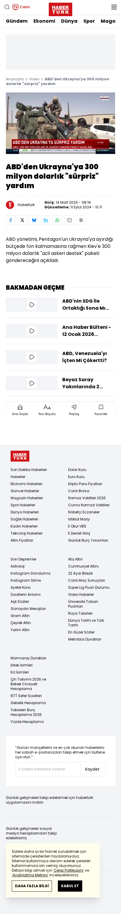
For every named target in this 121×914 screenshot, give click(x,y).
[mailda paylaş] (69, 220)
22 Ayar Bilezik (80, 573)
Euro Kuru (76, 476)
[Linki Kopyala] (81, 220)
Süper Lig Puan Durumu (89, 587)
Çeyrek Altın (21, 622)
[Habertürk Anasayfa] (60, 8)
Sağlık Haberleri (24, 519)
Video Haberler (81, 594)
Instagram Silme (26, 580)
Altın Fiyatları (22, 540)
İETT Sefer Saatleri (26, 695)
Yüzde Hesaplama (27, 721)
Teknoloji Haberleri (27, 533)
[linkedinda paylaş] (46, 220)
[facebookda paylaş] (10, 220)
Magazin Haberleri (27, 497)
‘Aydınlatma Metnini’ (30, 874)
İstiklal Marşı (79, 519)
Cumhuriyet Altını (83, 566)
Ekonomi (44, 21)
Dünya (69, 21)
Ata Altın (75, 559)
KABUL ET (70, 885)
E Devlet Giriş (79, 533)
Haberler (18, 476)
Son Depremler (23, 559)
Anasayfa (15, 79)
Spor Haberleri (23, 504)
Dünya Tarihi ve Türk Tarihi (86, 623)
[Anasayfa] (20, 456)
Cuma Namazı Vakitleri (89, 504)
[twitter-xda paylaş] (22, 220)
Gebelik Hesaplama (28, 702)
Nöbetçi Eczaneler (84, 512)
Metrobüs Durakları (84, 639)
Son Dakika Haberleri (29, 469)
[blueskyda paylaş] (34, 220)
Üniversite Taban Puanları (83, 604)
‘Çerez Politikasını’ (68, 870)
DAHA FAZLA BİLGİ (32, 885)
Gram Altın (20, 615)
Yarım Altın (20, 629)
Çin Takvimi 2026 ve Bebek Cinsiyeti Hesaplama (28, 684)
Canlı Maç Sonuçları (86, 580)
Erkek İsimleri (22, 665)
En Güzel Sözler (81, 632)
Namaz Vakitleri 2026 (87, 497)
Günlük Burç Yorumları (88, 540)
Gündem (17, 21)
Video (34, 79)
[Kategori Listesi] (114, 7)
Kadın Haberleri (24, 526)
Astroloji (18, 566)
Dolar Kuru (77, 469)
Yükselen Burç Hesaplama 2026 (26, 712)
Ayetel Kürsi (21, 587)
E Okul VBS (77, 526)
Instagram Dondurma (31, 573)
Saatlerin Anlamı (26, 594)
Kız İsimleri (20, 672)
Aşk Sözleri (20, 601)
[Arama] (7, 7)
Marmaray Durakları (28, 658)
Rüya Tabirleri (80, 613)
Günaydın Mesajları (28, 608)
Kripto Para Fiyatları (85, 483)
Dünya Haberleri (25, 512)
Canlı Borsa (78, 490)
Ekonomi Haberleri (26, 483)
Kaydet (92, 769)
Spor (89, 21)
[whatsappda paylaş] (57, 220)
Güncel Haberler (25, 490)
